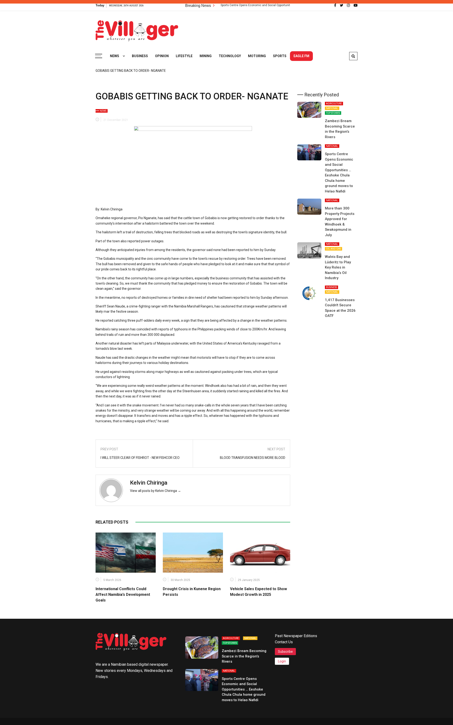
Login (282, 661)
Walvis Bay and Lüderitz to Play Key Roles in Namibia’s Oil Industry (338, 267)
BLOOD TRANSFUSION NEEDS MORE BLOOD (252, 458)
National (332, 108)
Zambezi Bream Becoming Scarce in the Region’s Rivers (244, 656)
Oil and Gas (333, 248)
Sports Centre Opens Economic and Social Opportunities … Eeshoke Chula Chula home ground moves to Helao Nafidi (280, 5)
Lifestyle (184, 56)
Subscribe (285, 651)
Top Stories (333, 113)
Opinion (162, 56)
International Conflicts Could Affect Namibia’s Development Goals (123, 594)
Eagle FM (301, 56)
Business (140, 56)
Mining (206, 56)
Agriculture (334, 103)
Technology (230, 56)
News (114, 56)
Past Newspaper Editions (296, 636)
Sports (279, 56)
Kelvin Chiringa (148, 482)
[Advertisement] (271, 28)
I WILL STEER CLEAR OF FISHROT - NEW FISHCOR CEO (140, 458)
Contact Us (284, 642)
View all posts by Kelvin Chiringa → (155, 491)
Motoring (257, 56)
